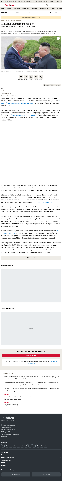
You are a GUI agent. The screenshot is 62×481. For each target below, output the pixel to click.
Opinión (9, 8)
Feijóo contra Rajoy (11, 405)
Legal (3, 462)
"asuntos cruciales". (45, 202)
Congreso (32, 13)
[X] (14, 445)
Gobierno (18, 13)
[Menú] (2, 5)
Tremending (17, 8)
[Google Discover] (6, 445)
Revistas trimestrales (7, 457)
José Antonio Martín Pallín (14, 399)
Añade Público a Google (53, 85)
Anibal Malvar (10, 407)
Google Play (17, 474)
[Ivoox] (45, 445)
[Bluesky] (18, 445)
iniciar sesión (53, 361)
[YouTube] (26, 445)
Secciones (4, 452)
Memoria (52, 8)
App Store (47, 474)
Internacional (25, 8)
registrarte (31, 363)
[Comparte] (21, 77)
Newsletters (7, 427)
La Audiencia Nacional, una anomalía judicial (21, 397)
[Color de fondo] (41, 77)
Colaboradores (6, 460)
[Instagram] (22, 445)
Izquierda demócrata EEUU (41, 1)
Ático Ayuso (11, 1)
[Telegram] (34, 445)
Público (7, 418)
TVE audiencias (51, 1)
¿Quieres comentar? (31, 355)
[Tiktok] (30, 445)
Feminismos (34, 8)
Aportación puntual (9, 429)
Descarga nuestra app (8, 470)
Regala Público (7, 432)
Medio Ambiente (44, 8)
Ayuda (5, 436)
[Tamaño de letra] (36, 77)
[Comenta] (26, 77)
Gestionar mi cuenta (9, 425)
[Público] (28, 5)
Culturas (59, 8)
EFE (3, 89)
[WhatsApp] (41, 445)
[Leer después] (31, 77)
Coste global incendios (20, 1)
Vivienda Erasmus (30, 1)
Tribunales (39, 13)
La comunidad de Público (11, 434)
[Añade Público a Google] (3, 445)
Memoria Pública (54, 13)
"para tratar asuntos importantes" (23, 115)
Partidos (25, 13)
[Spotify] (37, 445)
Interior (46, 13)
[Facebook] (10, 445)
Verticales (4, 455)
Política (3, 8)
